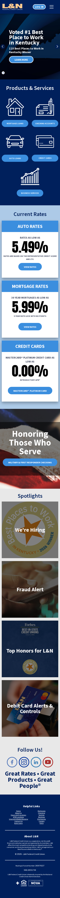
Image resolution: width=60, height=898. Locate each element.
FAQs (42, 823)
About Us (18, 813)
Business (41, 817)
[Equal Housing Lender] (24, 883)
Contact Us (18, 821)
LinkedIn (36, 762)
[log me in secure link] (17, 883)
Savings (41, 815)
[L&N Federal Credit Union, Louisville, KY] (15, 6)
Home (18, 811)
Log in (39, 6)
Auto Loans (18, 823)
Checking (41, 813)
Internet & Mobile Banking (18, 819)
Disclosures (41, 819)
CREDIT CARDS (45, 158)
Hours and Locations (18, 815)
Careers (41, 821)
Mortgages (41, 811)
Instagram (24, 762)
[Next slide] (57, 46)
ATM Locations (18, 817)
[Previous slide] (2, 46)
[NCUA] (36, 883)
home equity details (26, 62)
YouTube (48, 762)
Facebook (12, 762)
